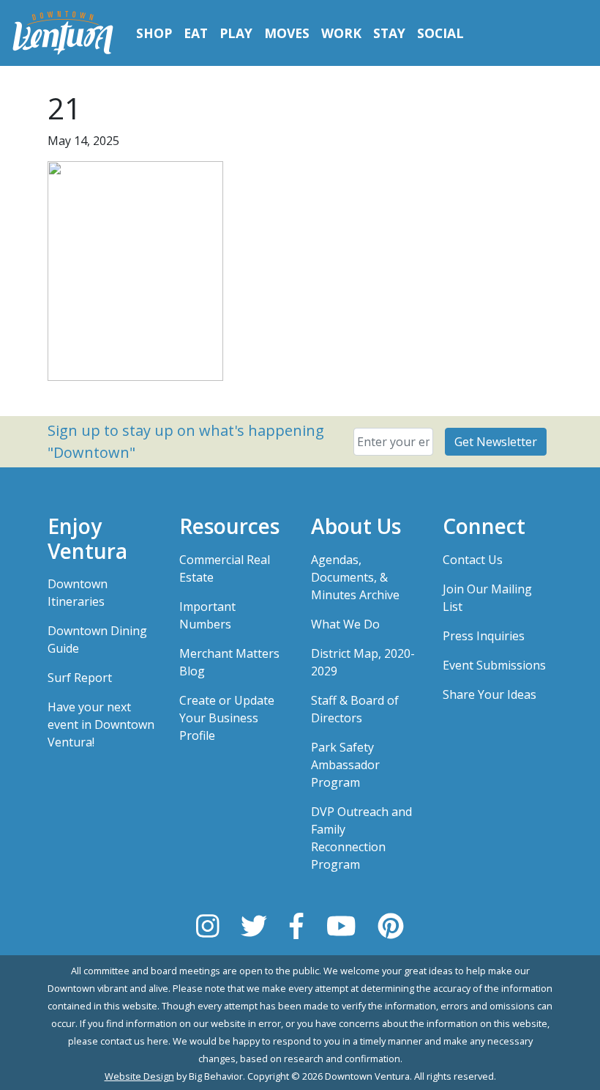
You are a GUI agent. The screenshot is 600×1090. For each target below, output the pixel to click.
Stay (389, 33)
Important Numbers (207, 615)
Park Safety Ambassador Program (345, 764)
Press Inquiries (484, 636)
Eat (196, 33)
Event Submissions (494, 665)
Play (236, 33)
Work (341, 33)
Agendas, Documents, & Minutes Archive (355, 577)
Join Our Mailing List (487, 598)
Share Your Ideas (489, 694)
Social (440, 33)
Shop (154, 33)
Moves (287, 33)
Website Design (139, 1076)
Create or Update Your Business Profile (226, 718)
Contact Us (473, 560)
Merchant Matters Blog (229, 662)
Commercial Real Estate (224, 568)
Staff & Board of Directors (355, 709)
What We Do (345, 624)
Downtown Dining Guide (97, 639)
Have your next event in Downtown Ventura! (101, 724)
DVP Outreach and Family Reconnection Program (361, 838)
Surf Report (80, 678)
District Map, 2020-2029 (363, 662)
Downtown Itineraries (78, 592)
